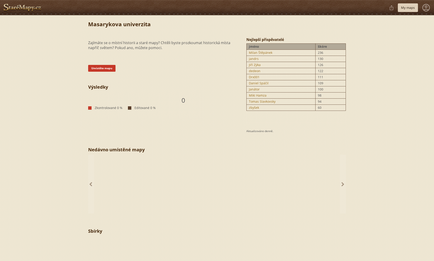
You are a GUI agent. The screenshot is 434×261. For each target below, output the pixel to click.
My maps (408, 7)
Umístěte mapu (101, 68)
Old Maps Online (24, 7)
